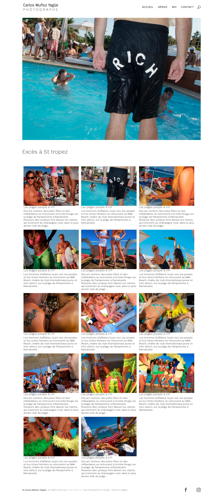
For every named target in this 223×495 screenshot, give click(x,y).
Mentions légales (120, 490)
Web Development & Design (96, 490)
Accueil (147, 7)
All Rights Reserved (57, 490)
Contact (187, 7)
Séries (162, 7)
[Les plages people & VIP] (111, 79)
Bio (174, 7)
